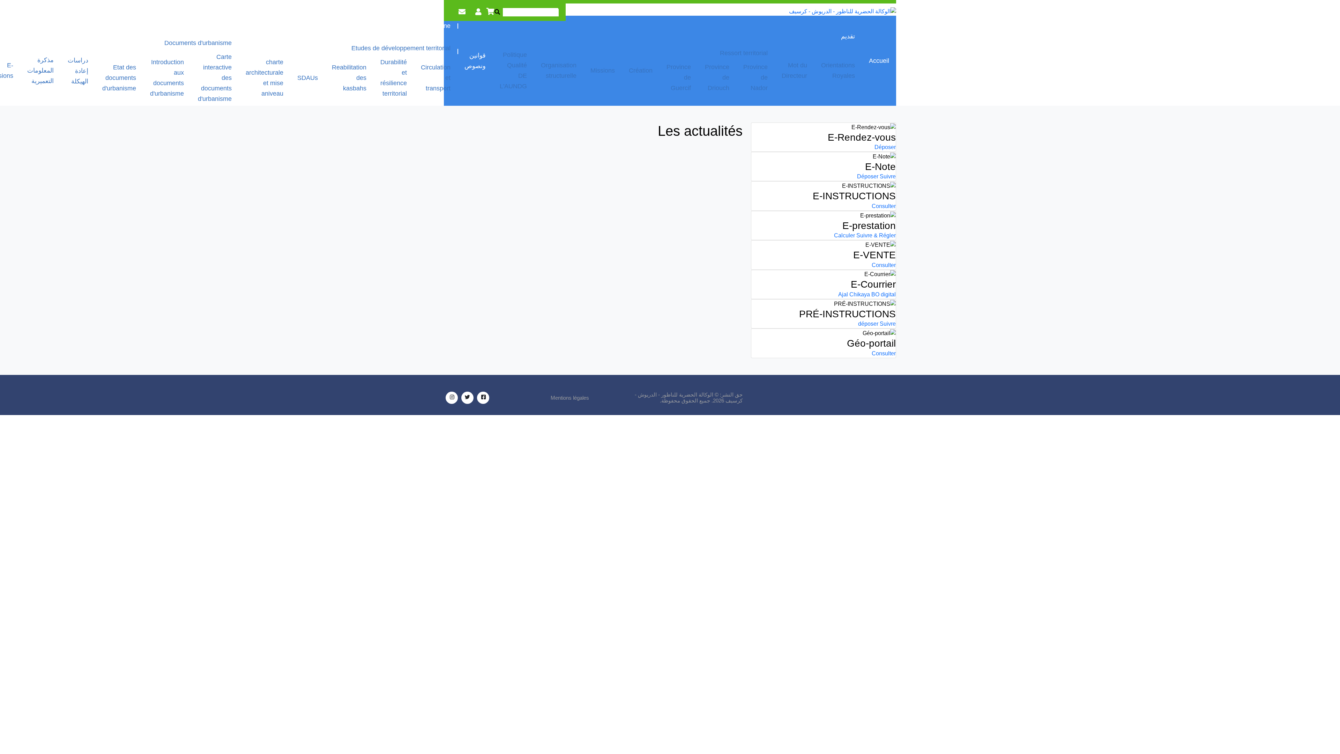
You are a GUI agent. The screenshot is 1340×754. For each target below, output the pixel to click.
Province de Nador (755, 77)
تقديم (848, 36)
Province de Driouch (717, 77)
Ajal (843, 294)
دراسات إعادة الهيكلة (78, 71)
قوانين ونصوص (475, 60)
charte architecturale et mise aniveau (264, 78)
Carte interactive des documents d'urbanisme (215, 77)
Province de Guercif (679, 77)
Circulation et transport (436, 78)
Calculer (844, 235)
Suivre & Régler (876, 235)
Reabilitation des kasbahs (349, 78)
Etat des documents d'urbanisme (119, 78)
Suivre (888, 176)
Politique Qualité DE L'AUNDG (513, 70)
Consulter (884, 206)
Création (641, 70)
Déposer (885, 147)
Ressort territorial (744, 53)
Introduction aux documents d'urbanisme (167, 78)
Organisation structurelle (558, 70)
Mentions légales (570, 398)
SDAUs (307, 77)
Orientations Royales (838, 70)
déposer (868, 324)
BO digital (883, 294)
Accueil (879, 60)
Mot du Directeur (794, 70)
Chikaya (859, 294)
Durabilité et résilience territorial (393, 78)
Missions (602, 70)
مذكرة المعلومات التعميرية (40, 70)
